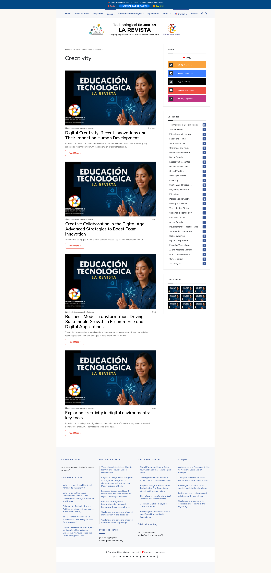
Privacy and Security (179, 203)
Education (174, 194)
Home (67, 13)
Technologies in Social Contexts (183, 125)
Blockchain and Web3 (179, 254)
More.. (166, 13)
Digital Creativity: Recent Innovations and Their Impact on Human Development (106, 135)
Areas (110, 14)
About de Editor (81, 13)
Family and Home (177, 139)
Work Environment (178, 143)
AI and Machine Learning (181, 249)
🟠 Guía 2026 (158, 6)
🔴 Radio (111, 6)
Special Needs (176, 129)
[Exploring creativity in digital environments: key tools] (110, 377)
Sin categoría (175, 263)
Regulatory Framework (180, 189)
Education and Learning (180, 134)
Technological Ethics (179, 208)
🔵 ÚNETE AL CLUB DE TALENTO (134, 6)
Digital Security (176, 157)
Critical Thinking (176, 171)
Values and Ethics (177, 175)
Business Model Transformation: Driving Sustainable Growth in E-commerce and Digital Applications (104, 321)
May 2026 (98, 13)
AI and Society (176, 222)
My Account (153, 13)
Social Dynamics (177, 236)
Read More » (75, 153)
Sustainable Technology (180, 213)
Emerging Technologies (179, 245)
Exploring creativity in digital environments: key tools (107, 415)
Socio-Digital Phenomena (180, 231)
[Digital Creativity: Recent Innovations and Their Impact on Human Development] (110, 98)
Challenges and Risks (179, 148)
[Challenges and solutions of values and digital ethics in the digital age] (200, 297)
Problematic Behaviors (179, 152)
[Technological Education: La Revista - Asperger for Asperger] (135, 29)
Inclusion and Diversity (179, 199)
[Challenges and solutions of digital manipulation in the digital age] (174, 305)
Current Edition (176, 259)
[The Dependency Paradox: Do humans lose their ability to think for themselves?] (187, 289)
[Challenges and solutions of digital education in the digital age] (200, 305)
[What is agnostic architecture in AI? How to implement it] (187, 297)
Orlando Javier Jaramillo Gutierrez (80, 128)
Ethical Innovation (177, 217)
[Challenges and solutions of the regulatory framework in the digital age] (187, 305)
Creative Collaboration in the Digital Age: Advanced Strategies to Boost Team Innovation (105, 229)
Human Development (83, 49)
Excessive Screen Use (179, 162)
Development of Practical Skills (183, 227)
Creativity (173, 180)
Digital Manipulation (178, 240)
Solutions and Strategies (130, 13)
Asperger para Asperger (154, 552)
